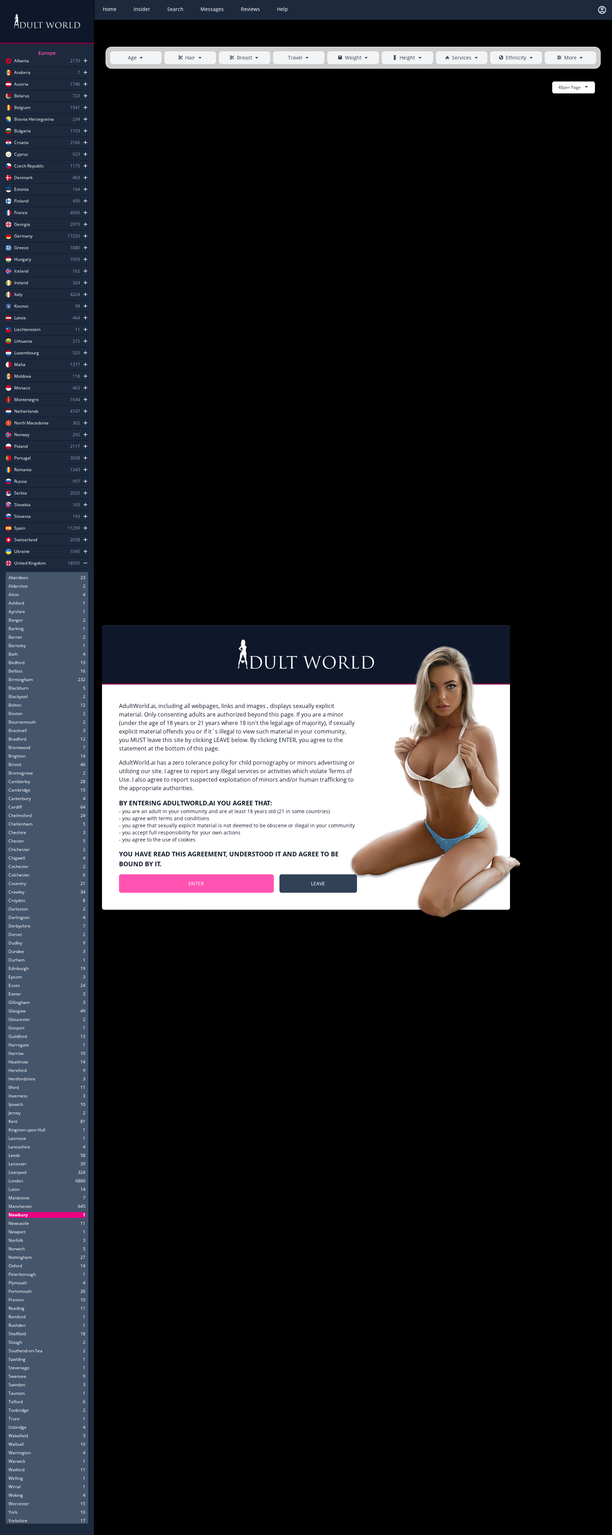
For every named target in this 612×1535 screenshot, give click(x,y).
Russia (20, 481)
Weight (353, 57)
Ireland (21, 283)
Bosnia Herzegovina (34, 119)
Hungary (22, 259)
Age (132, 57)
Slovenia (22, 516)
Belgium (22, 107)
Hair (190, 57)
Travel (295, 57)
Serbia (20, 493)
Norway (21, 435)
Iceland (21, 271)
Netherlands (26, 411)
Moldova (22, 376)
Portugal (22, 458)
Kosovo (21, 306)
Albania (21, 61)
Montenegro (26, 400)
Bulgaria (22, 131)
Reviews (250, 9)
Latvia (20, 318)
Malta (20, 364)
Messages (212, 9)
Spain (19, 528)
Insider (142, 9)
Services (461, 57)
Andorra (22, 72)
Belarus (21, 96)
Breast (244, 57)
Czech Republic (29, 166)
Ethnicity (516, 57)
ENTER (196, 883)
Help (282, 9)
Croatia (21, 142)
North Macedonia (31, 423)
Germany (23, 236)
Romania (23, 470)
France (21, 213)
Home (110, 9)
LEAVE (318, 883)
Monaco (22, 388)
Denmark (23, 178)
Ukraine (22, 551)
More (570, 57)
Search (175, 9)
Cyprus (21, 154)
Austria (21, 84)
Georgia (22, 224)
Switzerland (25, 540)
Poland (21, 446)
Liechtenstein (27, 329)
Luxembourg (26, 353)
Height (407, 57)
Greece (21, 248)
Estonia (21, 189)
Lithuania (23, 341)
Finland (21, 201)
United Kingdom (30, 563)
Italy (18, 294)
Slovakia (22, 505)
